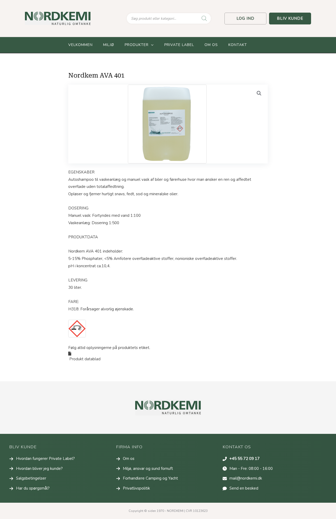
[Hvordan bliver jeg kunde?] (36, 468)
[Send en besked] (240, 488)
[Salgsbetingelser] (27, 478)
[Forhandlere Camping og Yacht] (147, 478)
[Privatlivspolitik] (133, 488)
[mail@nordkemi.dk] (242, 478)
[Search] (204, 18)
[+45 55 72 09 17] (241, 459)
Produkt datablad (84, 359)
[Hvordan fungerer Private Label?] (42, 459)
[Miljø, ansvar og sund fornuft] (144, 468)
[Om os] (125, 459)
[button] (245, 18)
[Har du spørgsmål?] (29, 488)
